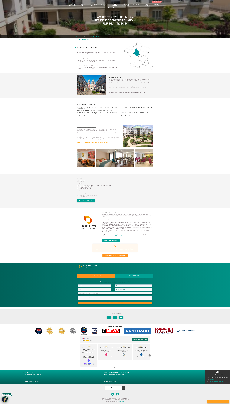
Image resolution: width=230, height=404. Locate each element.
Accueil (74, 36)
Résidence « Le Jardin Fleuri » (86, 127)
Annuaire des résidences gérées (84, 36)
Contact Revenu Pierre (157, 5)
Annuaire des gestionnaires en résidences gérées (117, 372)
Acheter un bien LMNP (104, 5)
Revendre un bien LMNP (94, 5)
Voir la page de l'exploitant (110, 240)
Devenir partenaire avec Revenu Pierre (114, 379)
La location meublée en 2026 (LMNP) (83, 4)
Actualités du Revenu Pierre (125, 5)
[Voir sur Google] (106, 354)
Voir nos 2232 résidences (83, 39)
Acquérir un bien (134, 275)
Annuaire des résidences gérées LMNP (114, 374)
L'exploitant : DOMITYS (109, 212)
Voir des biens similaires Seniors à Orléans (115, 255)
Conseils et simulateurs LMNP (136, 4)
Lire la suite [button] (106, 351)
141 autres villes (119, 235)
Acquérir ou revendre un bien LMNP (218, 401)
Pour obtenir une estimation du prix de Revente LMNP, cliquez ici (92, 142)
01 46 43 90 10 (157, 1)
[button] (80, 355)
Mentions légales (121, 401)
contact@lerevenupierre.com (217, 381)
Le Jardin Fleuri (95, 36)
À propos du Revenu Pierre (72, 5)
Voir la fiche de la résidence (86, 200)
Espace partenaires (147, 5)
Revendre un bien (96, 275)
